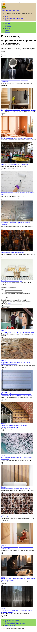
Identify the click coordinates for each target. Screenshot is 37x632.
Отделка (7, 28)
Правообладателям (11, 622)
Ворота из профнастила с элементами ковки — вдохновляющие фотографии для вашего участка (17, 394)
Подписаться (5, 307)
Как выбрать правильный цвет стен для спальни (16, 138)
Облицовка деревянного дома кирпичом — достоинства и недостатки (15, 426)
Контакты (8, 20)
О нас (6, 16)
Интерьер (8, 26)
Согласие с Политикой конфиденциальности (16, 293)
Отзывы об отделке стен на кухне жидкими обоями (17, 332)
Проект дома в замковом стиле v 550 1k (13, 252)
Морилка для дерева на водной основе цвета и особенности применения (16, 363)
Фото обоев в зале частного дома (11, 281)
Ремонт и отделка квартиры (10, 10)
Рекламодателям (10, 625)
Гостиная (7, 25)
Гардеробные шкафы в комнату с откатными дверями (18, 110)
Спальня (7, 32)
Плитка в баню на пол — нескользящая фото (15, 517)
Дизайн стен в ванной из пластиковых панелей (16, 489)
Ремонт (7, 30)
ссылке (10, 303)
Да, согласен (10, 297)
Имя (3, 289)
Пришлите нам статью (12, 620)
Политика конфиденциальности (15, 18)
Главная (7, 23)
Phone (3, 305)
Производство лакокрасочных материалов (14, 164)
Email (3, 291)
